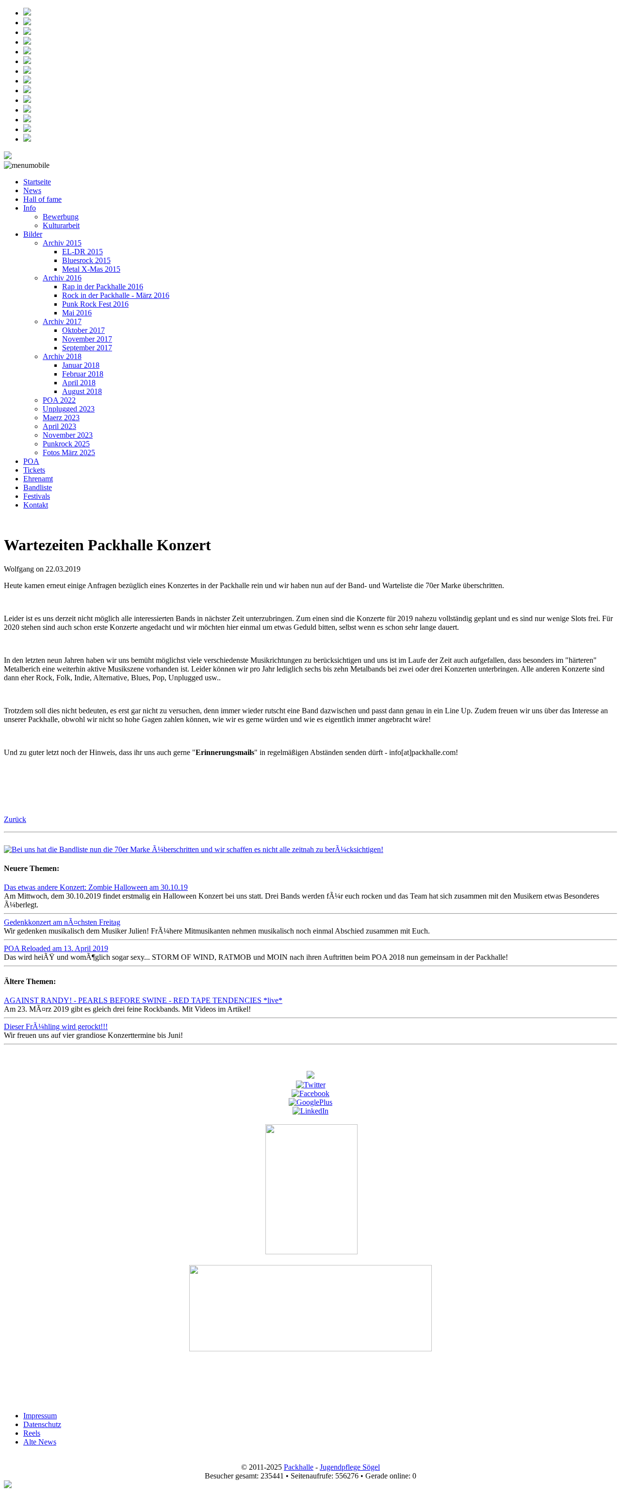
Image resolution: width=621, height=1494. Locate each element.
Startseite (37, 182)
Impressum (40, 1416)
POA (31, 461)
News (32, 190)
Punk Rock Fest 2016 (95, 304)
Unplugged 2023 (69, 409)
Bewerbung (61, 217)
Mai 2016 (77, 313)
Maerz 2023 (61, 417)
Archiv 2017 (62, 321)
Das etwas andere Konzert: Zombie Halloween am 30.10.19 (96, 887)
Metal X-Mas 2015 (91, 269)
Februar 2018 (82, 374)
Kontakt (35, 505)
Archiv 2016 (62, 278)
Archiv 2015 (62, 243)
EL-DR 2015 (82, 251)
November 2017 (87, 339)
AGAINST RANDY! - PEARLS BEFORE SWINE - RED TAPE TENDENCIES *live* (143, 1000)
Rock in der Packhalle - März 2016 (115, 295)
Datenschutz (42, 1424)
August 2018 (82, 391)
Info (29, 208)
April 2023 (59, 426)
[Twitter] (311, 1085)
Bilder (32, 234)
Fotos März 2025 (69, 452)
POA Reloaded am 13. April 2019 (56, 948)
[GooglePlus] (310, 1102)
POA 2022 (59, 400)
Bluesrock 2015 (86, 260)
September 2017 (87, 348)
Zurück (15, 819)
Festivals (36, 496)
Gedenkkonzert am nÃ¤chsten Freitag (62, 922)
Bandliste (37, 487)
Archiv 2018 (62, 356)
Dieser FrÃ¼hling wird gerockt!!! (56, 1026)
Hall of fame (42, 199)
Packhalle (298, 1467)
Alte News (39, 1442)
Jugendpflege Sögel (350, 1467)
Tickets (34, 470)
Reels (31, 1433)
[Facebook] (310, 1093)
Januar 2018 (80, 365)
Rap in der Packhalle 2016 (102, 286)
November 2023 (68, 435)
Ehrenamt (38, 479)
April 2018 (79, 382)
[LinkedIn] (310, 1111)
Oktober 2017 (83, 330)
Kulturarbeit (61, 225)
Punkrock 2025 (66, 444)
